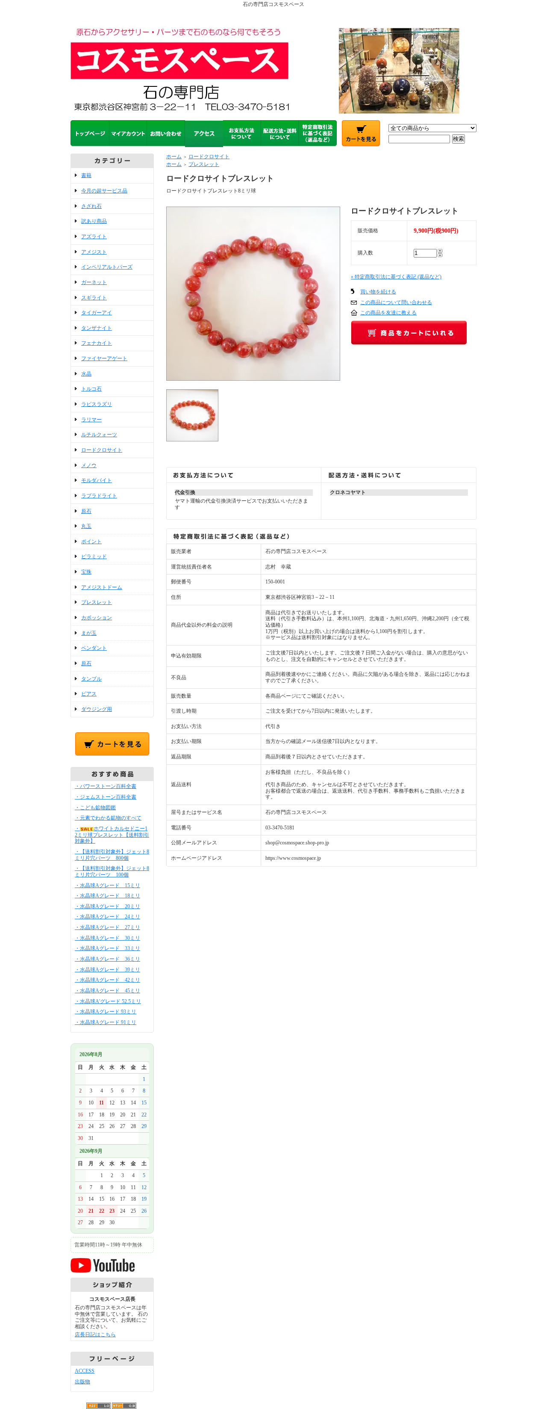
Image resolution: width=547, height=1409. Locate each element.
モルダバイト (96, 480)
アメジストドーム (101, 587)
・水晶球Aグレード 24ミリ (107, 917)
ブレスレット (96, 602)
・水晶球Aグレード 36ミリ (107, 959)
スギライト (94, 298)
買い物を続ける (378, 292)
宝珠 (86, 572)
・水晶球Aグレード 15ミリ (107, 885)
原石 (86, 511)
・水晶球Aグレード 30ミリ (107, 938)
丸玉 (86, 526)
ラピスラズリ (96, 404)
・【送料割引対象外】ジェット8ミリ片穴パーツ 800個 (112, 855)
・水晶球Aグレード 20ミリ (107, 906)
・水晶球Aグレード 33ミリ (107, 948)
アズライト (94, 237)
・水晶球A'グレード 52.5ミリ (108, 1001)
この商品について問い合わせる (396, 302)
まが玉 (89, 633)
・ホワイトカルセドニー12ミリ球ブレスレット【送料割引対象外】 (112, 835)
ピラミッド (94, 556)
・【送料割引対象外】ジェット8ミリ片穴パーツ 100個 (112, 871)
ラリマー (91, 420)
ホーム (174, 157)
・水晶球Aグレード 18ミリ (107, 896)
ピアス (89, 694)
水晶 (86, 374)
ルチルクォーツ (99, 435)
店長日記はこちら (95, 1335)
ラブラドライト (99, 496)
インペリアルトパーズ (106, 267)
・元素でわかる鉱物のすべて (108, 818)
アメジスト (94, 252)
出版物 (82, 1382)
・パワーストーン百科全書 (105, 786)
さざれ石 (91, 206)
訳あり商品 (94, 221)
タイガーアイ (96, 313)
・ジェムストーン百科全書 (105, 797)
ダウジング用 (96, 709)
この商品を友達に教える (388, 313)
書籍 (86, 175)
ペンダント (94, 648)
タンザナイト (96, 328)
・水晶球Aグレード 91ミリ (105, 1022)
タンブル (91, 679)
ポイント (91, 542)
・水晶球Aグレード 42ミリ (107, 980)
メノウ (89, 465)
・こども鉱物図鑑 (95, 808)
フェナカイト (96, 343)
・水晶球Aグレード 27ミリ (107, 927)
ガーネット (94, 282)
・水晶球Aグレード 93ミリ (105, 1012)
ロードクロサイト (101, 450)
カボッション (96, 618)
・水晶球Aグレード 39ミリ (107, 970)
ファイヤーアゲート (104, 358)
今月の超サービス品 (104, 191)
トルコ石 (91, 389)
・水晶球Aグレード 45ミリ (107, 991)
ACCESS (84, 1371)
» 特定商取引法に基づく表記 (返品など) (396, 277)
